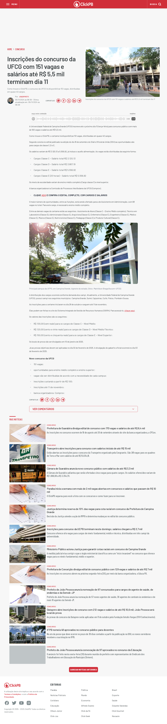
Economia (85, 700)
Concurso (20, 49)
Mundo (84, 695)
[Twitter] (14, 703)
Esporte (115, 695)
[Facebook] (6, 703)
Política (84, 690)
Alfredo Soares (87, 705)
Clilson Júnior (56, 711)
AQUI (43, 195)
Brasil (114, 690)
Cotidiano (54, 700)
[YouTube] (21, 703)
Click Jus (54, 716)
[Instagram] (28, 703)
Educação (54, 705)
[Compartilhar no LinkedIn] (74, 101)
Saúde (114, 700)
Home (9, 49)
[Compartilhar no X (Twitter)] (69, 101)
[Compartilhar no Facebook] (64, 101)
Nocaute (116, 716)
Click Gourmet (118, 711)
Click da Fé (85, 711)
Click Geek (85, 716)
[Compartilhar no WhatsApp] (58, 101)
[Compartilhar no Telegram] (79, 101)
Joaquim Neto (24, 96)
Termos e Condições (12, 694)
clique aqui (129, 310)
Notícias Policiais (58, 695)
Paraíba (53, 690)
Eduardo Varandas (120, 705)
